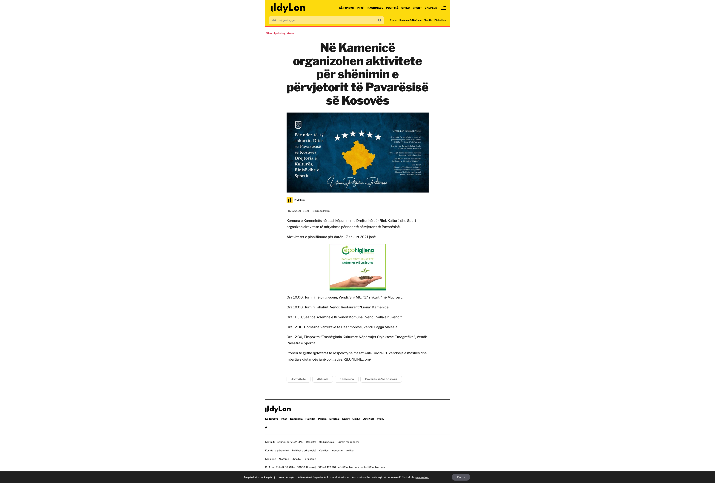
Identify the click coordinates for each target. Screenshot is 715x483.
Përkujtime (440, 20)
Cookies (324, 450)
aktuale (322, 379)
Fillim (268, 33)
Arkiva (349, 450)
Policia (322, 418)
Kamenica (346, 379)
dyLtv (380, 418)
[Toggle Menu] (443, 8)
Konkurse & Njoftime (410, 20)
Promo (393, 20)
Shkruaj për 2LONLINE (290, 441)
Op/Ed (405, 7)
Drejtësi (334, 418)
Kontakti (270, 441)
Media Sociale (327, 441)
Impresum (337, 450)
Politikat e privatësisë (304, 450)
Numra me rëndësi (348, 441)
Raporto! (311, 441)
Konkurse (270, 458)
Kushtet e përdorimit (277, 450)
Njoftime (284, 458)
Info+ (361, 7)
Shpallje (428, 20)
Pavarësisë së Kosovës (381, 379)
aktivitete (298, 379)
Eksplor (431, 7)
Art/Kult (368, 418)
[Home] (288, 8)
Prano (461, 477)
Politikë (392, 7)
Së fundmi (346, 7)
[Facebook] (266, 427)
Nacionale (375, 7)
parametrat (422, 477)
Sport (417, 7)
